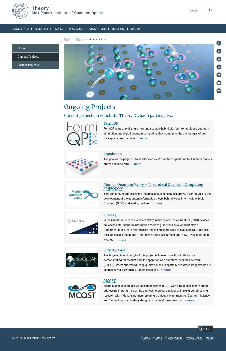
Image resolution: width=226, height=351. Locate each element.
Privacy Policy (193, 338)
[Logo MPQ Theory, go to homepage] (78, 11)
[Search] (210, 10)
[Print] (219, 90)
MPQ (159, 338)
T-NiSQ (110, 215)
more (143, 138)
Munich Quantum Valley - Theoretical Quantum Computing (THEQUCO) (153, 186)
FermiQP (111, 123)
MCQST (110, 281)
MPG (147, 338)
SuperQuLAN (114, 250)
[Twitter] (219, 67)
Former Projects (28, 65)
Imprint (209, 338)
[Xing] (219, 75)
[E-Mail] (219, 83)
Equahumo (113, 154)
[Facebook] (219, 43)
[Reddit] (219, 59)
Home (21, 48)
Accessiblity (175, 338)
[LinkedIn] (219, 51)
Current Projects (28, 56)
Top (209, 328)
